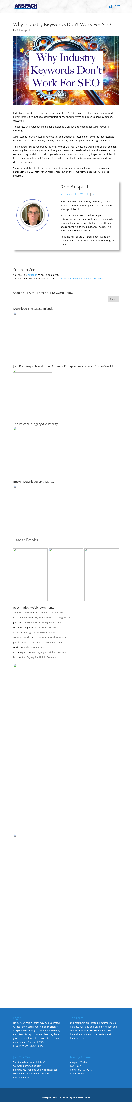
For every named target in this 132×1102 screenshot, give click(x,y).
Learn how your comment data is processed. (80, 278)
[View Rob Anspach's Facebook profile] (54, 200)
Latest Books (25, 540)
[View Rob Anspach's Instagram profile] (54, 222)
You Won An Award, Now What (50, 637)
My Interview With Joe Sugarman (52, 617)
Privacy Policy (20, 1045)
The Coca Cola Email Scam (48, 642)
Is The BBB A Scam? (45, 627)
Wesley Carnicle (21, 637)
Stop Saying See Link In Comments (49, 652)
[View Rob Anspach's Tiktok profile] (54, 215)
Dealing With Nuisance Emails (39, 632)
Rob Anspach (23, 30)
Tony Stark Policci (22, 612)
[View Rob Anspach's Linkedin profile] (54, 230)
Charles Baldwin (22, 617)
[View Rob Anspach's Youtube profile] (54, 208)
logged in (32, 274)
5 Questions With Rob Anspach (52, 612)
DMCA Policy (36, 1045)
